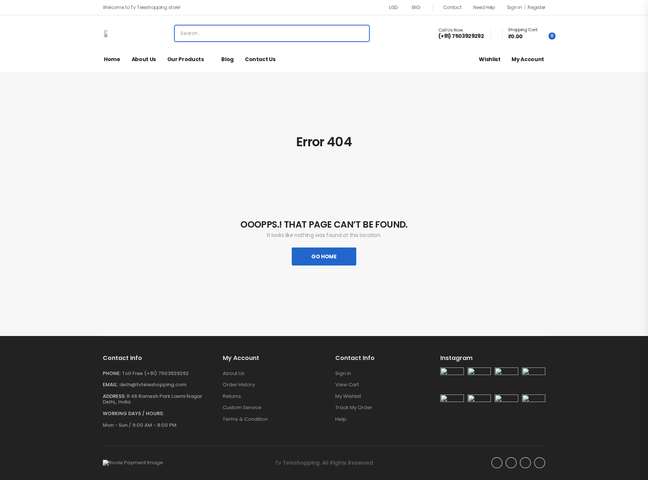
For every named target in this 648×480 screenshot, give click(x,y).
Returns (232, 396)
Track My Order (353, 408)
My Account (528, 59)
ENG (416, 7)
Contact (452, 7)
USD (393, 7)
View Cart (347, 385)
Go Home (324, 256)
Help (340, 419)
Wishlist (489, 59)
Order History (239, 385)
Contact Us (260, 59)
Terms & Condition (245, 419)
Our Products (185, 59)
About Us (144, 59)
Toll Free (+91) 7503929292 (155, 373)
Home (112, 59)
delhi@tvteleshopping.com (152, 384)
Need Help (484, 7)
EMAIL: (110, 384)
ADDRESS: (114, 396)
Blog (227, 59)
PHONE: (112, 373)
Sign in (343, 373)
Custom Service (242, 408)
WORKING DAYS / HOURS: (133, 414)
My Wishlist (348, 396)
